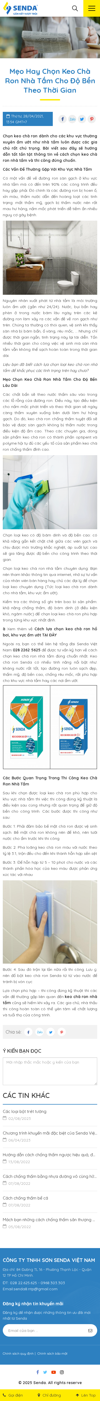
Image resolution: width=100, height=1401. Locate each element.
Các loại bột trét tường (24, 1115)
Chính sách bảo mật (53, 1353)
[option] (50, 37)
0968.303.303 (53, 1282)
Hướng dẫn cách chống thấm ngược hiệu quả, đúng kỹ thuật (50, 1158)
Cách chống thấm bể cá (25, 1201)
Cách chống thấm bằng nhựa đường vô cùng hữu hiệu (50, 1180)
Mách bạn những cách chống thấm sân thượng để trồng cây (50, 1223)
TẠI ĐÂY (49, 635)
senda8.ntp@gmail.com (36, 1288)
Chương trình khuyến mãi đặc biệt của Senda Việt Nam (50, 1136)
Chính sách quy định (18, 1353)
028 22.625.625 (23, 1282)
